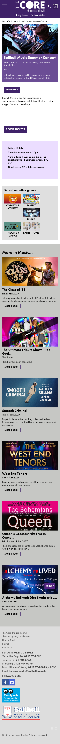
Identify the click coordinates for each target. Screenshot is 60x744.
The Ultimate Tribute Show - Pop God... (26, 352)
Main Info (12, 89)
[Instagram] (12, 682)
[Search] (49, 6)
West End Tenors (14, 473)
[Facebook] (5, 682)
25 (55, 6)
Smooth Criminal (14, 410)
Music (16, 21)
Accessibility (39, 15)
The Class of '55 (14, 289)
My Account (23, 15)
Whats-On (6, 21)
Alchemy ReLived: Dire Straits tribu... (29, 597)
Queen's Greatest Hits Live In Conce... (24, 536)
